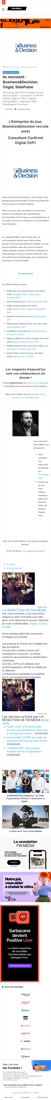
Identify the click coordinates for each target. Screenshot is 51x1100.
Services (15, 67)
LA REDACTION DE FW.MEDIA (24, 610)
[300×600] (19, 982)
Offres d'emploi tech (29, 67)
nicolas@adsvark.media (33, 551)
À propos (11, 564)
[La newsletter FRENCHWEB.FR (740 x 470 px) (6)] (25, 868)
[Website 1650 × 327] (25, 23)
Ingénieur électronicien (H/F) (25, 342)
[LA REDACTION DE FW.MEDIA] (18, 604)
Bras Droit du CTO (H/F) (23, 356)
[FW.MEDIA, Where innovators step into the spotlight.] (17, 9)
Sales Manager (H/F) (16, 327)
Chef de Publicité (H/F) (36, 301)
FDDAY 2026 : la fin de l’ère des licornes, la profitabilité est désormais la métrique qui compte (27, 730)
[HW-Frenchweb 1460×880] (25, 901)
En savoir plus (25, 273)
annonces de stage (36, 383)
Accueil (7, 67)
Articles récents (14, 568)
